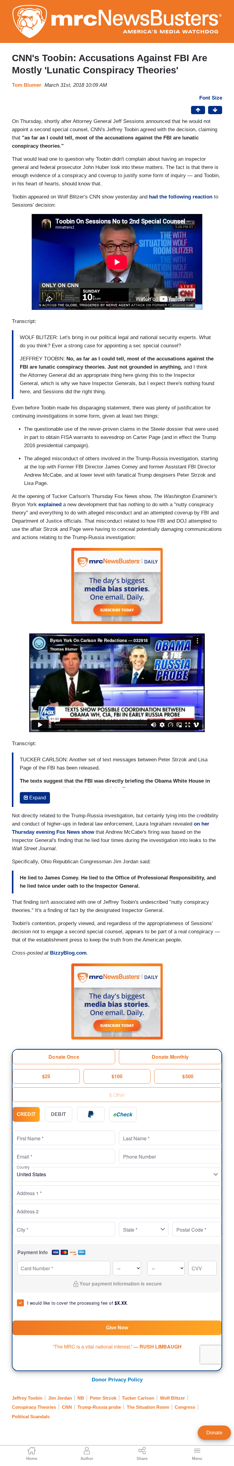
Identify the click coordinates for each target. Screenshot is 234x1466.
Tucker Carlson (138, 1398)
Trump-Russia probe (99, 1407)
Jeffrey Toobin (27, 1398)
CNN (67, 1407)
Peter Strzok (103, 1398)
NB (80, 1398)
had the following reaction (180, 197)
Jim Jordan (60, 1398)
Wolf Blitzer (172, 1398)
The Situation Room (148, 1407)
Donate (214, 1433)
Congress (185, 1407)
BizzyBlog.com (68, 953)
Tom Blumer (26, 85)
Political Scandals (31, 1416)
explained (50, 504)
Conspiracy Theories (34, 1407)
